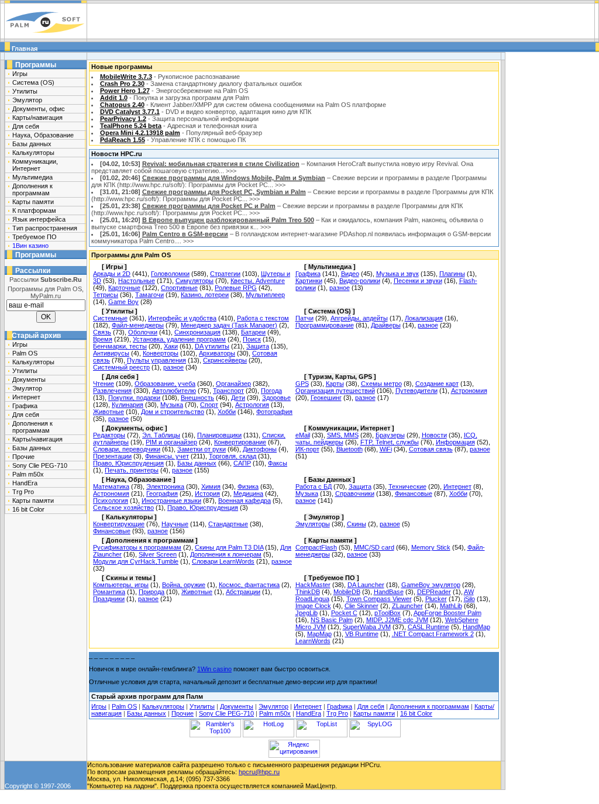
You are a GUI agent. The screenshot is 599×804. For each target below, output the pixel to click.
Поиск (252, 339)
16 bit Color (28, 509)
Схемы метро (381, 383)
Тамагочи (149, 294)
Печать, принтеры (132, 470)
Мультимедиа (32, 177)
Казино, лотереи (205, 294)
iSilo (469, 598)
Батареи (253, 332)
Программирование (324, 325)
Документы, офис (38, 108)
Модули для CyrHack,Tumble (135, 561)
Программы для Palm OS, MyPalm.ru (46, 292)
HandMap (476, 626)
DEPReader (434, 591)
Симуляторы (194, 280)
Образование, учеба (165, 383)
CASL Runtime (428, 626)
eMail (302, 435)
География (162, 493)
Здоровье (276, 397)
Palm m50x (28, 474)
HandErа (24, 482)
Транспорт (228, 390)
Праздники (109, 598)
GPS (302, 383)
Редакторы (109, 435)
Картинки (308, 280)
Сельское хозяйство (123, 507)
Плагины (452, 273)
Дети (238, 397)
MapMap (319, 633)
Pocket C (344, 612)
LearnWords (313, 640)
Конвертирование (240, 442)
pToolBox (387, 612)
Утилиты (24, 91)
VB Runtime (361, 633)
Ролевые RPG (236, 287)
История (207, 493)
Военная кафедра (244, 500)
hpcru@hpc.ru (259, 771)
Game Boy (123, 301)
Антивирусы (111, 353)
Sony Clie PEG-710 (39, 465)
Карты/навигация (37, 117)
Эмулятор (27, 99)
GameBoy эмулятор (430, 584)
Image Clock (313, 605)
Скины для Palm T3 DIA (229, 547)
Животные (108, 411)
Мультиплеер (265, 294)
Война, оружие (183, 584)
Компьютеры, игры (121, 584)
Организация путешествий (335, 390)
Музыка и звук (397, 273)
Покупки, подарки (134, 397)
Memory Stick (430, 547)
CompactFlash (316, 547)
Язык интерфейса (39, 219)
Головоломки (170, 273)
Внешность (197, 397)
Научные (174, 523)
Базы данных (31, 143)
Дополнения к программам (32, 189)
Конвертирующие (118, 523)
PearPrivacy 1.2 (123, 118)
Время (102, 339)
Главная (23, 48)
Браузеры (390, 435)
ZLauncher (407, 605)
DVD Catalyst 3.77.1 (130, 111)
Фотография (274, 411)
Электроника (165, 486)
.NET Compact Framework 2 (433, 633)
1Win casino (214, 668)
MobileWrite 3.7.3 (126, 76)
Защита (257, 346)
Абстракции (243, 591)
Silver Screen (158, 554)
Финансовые (413, 493)
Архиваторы (217, 353)
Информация (455, 442)
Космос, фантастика (249, 584)
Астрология (252, 404)
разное (339, 287)
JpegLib (306, 612)
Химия (211, 486)
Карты (335, 383)
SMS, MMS (343, 435)
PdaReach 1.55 (122, 139)
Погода (271, 390)
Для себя (25, 126)
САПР (242, 463)
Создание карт (437, 383)
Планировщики (219, 435)
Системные (110, 318)
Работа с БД (313, 486)
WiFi (386, 449)
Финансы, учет (167, 456)
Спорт (209, 404)
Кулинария (127, 404)
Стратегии (225, 273)
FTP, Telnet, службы (389, 442)
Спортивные (179, 287)
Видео (350, 273)
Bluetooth (349, 449)
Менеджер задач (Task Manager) (229, 325)
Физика (248, 486)
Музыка (171, 404)
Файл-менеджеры (138, 325)
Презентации (112, 456)
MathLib (451, 605)
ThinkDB (307, 591)
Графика (24, 405)
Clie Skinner (361, 605)
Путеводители (416, 390)
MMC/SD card (374, 547)
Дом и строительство (172, 411)
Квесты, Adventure (257, 280)
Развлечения (112, 390)
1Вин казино (30, 245)
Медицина (248, 493)
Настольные (136, 280)
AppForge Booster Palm (447, 612)
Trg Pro (23, 491)
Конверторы (160, 353)
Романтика (109, 591)
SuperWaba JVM (367, 626)
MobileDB (346, 591)
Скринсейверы (225, 360)
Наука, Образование (43, 135)
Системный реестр (121, 367)
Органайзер (233, 383)
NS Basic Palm (332, 619)
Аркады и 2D (111, 273)
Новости (434, 435)
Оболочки (142, 332)
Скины (356, 523)
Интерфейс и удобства (182, 318)
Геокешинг (326, 397)
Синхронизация (197, 332)
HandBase (389, 591)
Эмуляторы (312, 523)
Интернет (26, 397)
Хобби (227, 411)
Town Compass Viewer (379, 598)
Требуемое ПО (34, 236)
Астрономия (469, 390)
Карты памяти (33, 201)
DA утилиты (212, 346)
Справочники (354, 493)
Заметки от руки (201, 449)
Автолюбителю (174, 390)
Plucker (436, 598)
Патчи (304, 318)
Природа (151, 591)
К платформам (34, 210)
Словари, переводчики (126, 449)
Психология (110, 500)
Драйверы (386, 325)
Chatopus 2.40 (122, 104)
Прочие (23, 456)
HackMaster (313, 584)
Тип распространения (44, 228)
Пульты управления (156, 360)
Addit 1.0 (114, 97)
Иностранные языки (171, 500)
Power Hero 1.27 (125, 90)
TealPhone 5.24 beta (130, 125)
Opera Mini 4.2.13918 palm (140, 132)
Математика (111, 486)
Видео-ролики (359, 280)
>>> (231, 170)
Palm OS (24, 353)
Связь (102, 332)
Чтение (103, 383)
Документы (29, 379)
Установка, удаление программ (179, 339)
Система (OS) (33, 82)
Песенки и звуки (418, 280)
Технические (407, 486)
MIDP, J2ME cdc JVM (397, 619)
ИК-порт (307, 449)
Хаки (171, 346)
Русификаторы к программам (137, 547)
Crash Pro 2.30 (122, 83)
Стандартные (228, 523)
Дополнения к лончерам (225, 554)
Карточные (124, 287)
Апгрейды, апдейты (359, 318)
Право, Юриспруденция (128, 463)
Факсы (277, 463)
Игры (19, 73)
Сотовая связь (431, 449)
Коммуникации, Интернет (35, 165)
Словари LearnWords (223, 561)
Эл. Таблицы (161, 435)
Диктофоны (260, 449)
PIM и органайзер (171, 442)
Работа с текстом (263, 318)
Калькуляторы (33, 152)
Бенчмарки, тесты (120, 346)
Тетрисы (105, 294)
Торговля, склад (232, 456)
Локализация (424, 318)
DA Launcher (365, 584)
